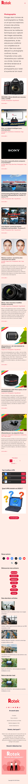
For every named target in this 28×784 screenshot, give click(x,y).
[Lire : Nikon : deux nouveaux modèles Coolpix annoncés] (14, 292)
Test (2, 436)
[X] (4, 558)
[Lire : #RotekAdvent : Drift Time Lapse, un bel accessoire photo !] (14, 378)
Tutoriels (14, 593)
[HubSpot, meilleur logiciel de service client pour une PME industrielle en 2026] (9, 620)
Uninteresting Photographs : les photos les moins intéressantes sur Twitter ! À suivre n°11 (13, 195)
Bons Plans (14, 164)
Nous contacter (14, 718)
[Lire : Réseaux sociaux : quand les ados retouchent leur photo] (14, 247)
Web (13, 198)
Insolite (2, 198)
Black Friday (8, 164)
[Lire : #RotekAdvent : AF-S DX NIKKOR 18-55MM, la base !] (14, 335)
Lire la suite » (4, 103)
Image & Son (8, 261)
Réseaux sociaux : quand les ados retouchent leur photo (11, 258)
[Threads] (16, 558)
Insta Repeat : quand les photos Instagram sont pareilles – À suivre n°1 (13, 227)
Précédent (14, 458)
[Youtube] (13, 707)
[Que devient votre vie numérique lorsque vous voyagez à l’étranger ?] (8, 605)
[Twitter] (11, 707)
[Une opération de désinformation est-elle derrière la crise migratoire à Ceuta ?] (9, 648)
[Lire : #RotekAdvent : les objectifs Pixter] (14, 422)
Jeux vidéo (14, 582)
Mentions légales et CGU (14, 723)
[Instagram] (8, 558)
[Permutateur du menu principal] (25, 3)
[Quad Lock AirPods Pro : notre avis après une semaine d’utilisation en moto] (9, 662)
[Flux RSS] (12, 563)
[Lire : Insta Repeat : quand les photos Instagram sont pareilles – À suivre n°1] (14, 215)
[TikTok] (16, 563)
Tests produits (14, 572)
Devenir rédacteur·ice (14, 725)
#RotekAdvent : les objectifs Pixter (12, 433)
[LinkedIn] (20, 558)
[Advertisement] (14, 537)
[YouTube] (24, 558)
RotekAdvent (11, 131)
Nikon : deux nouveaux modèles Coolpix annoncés (11, 303)
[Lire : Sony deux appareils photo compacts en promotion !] (14, 150)
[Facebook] (12, 558)
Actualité (3, 100)
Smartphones (17, 131)
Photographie (9, 100)
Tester (23, 473)
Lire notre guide (14, 517)
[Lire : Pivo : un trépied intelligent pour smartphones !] (14, 117)
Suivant (14, 463)
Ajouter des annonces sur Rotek (14, 720)
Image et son (14, 579)
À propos (14, 715)
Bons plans (14, 589)
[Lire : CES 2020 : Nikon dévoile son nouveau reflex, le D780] (14, 86)
